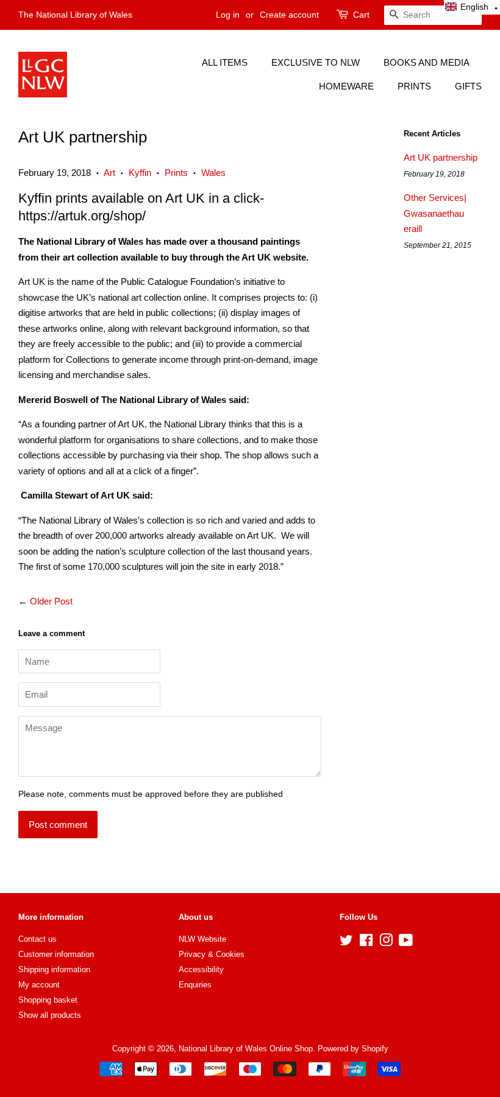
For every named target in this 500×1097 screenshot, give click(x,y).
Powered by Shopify (353, 1048)
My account (39, 984)
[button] (472, 7)
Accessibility (201, 969)
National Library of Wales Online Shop (246, 1048)
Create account (289, 14)
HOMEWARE (346, 86)
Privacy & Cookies (212, 954)
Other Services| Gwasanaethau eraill (435, 213)
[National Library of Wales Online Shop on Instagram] (386, 942)
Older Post (51, 601)
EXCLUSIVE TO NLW (315, 62)
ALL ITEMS (225, 62)
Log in (228, 14)
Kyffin (140, 172)
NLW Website (202, 939)
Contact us (37, 939)
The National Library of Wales (75, 14)
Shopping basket (47, 999)
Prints (176, 172)
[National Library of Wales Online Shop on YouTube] (406, 942)
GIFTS (468, 86)
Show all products (49, 1015)
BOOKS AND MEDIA (427, 62)
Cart (361, 14)
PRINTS (414, 86)
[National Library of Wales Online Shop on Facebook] (366, 942)
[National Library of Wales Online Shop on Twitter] (346, 942)
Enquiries (195, 984)
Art (109, 172)
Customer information (56, 954)
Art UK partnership (440, 157)
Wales (213, 172)
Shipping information (54, 969)
